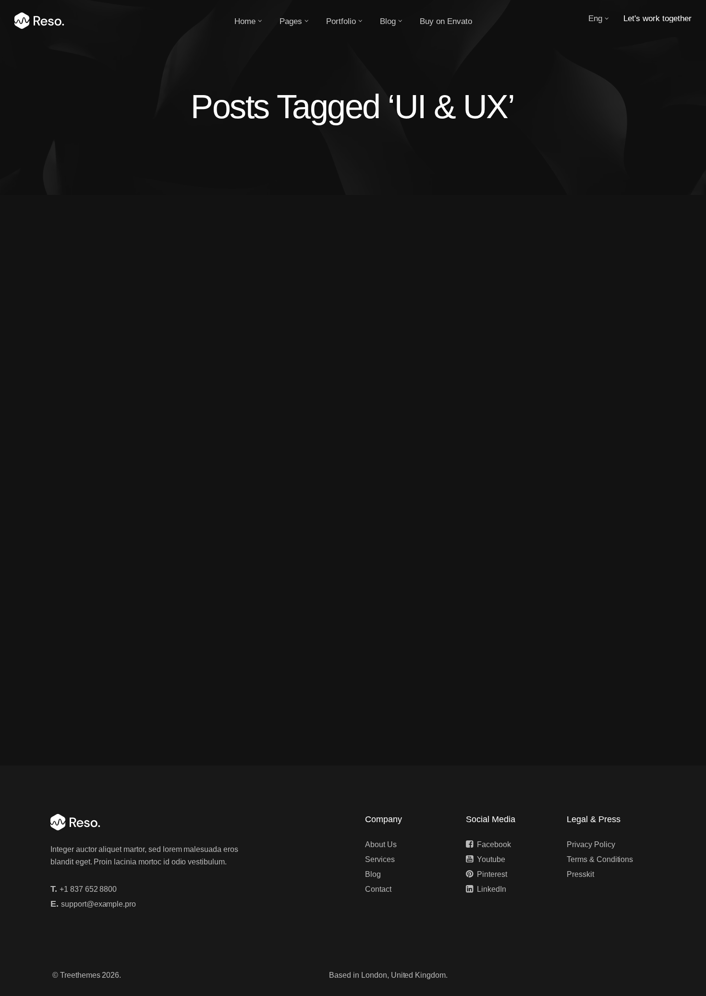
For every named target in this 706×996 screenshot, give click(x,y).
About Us (381, 844)
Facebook (494, 844)
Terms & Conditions (600, 859)
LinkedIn (491, 889)
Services (380, 859)
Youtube (491, 859)
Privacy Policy (591, 844)
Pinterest (492, 874)
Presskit (580, 874)
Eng (595, 18)
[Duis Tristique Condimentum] (353, 385)
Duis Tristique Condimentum (132, 542)
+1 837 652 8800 (88, 889)
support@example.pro (98, 904)
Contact (378, 889)
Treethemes (80, 975)
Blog (373, 874)
